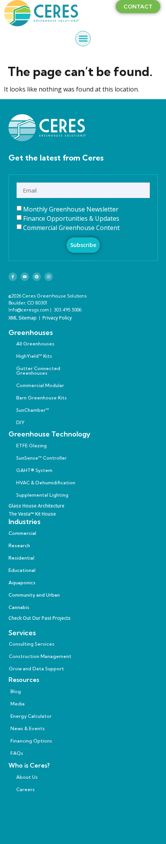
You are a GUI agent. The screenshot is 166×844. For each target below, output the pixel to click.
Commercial (22, 533)
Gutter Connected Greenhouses (38, 370)
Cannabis (18, 607)
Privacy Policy (57, 318)
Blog (15, 691)
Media (17, 704)
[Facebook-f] (12, 276)
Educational (22, 570)
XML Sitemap (22, 318)
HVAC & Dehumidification (45, 482)
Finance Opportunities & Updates (71, 218)
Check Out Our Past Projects (39, 618)
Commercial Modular (40, 385)
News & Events (27, 728)
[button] (83, 38)
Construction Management (40, 656)
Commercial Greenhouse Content (71, 227)
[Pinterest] (36, 276)
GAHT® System (34, 470)
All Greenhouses (35, 344)
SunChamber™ (32, 410)
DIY (20, 422)
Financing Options (31, 741)
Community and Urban (34, 595)
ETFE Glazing (31, 445)
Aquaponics (22, 582)
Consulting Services (31, 644)
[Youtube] (24, 276)
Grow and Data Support (36, 668)
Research (19, 545)
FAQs (16, 753)
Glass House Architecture (36, 505)
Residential (21, 558)
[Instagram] (48, 276)
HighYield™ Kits (34, 356)
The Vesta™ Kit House (32, 514)
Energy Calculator (31, 716)
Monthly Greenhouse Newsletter (71, 209)
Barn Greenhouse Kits (41, 398)
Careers (25, 789)
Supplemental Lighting (42, 495)
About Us (27, 777)
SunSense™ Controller (41, 458)
